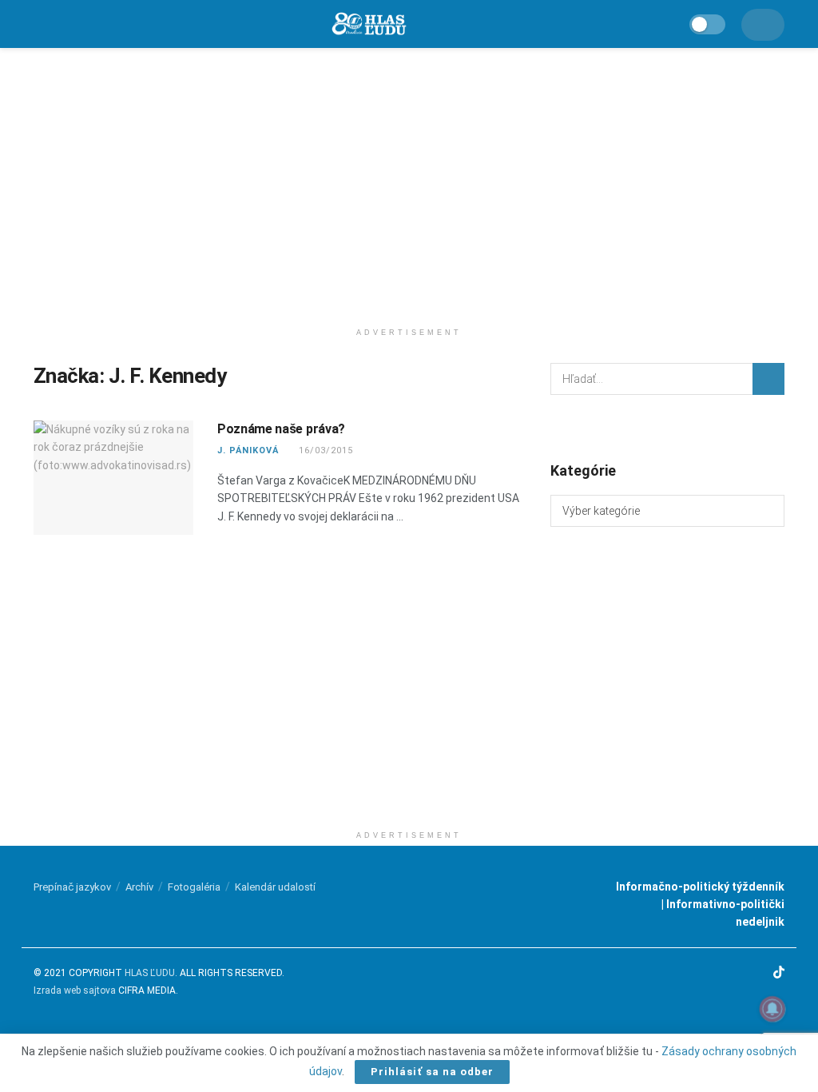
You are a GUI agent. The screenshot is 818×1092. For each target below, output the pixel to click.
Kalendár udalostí (275, 887)
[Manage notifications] (772, 1009)
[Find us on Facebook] (718, 973)
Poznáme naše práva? (281, 428)
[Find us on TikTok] (778, 973)
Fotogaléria (194, 887)
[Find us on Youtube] (758, 973)
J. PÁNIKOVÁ (248, 450)
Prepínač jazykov (72, 887)
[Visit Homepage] (368, 24)
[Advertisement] (409, 184)
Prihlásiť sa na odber (432, 1072)
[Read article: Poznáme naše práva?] (113, 477)
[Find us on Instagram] (738, 973)
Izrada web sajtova (75, 990)
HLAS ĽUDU (150, 972)
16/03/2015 (324, 450)
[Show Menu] (40, 24)
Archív (139, 887)
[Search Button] (768, 379)
